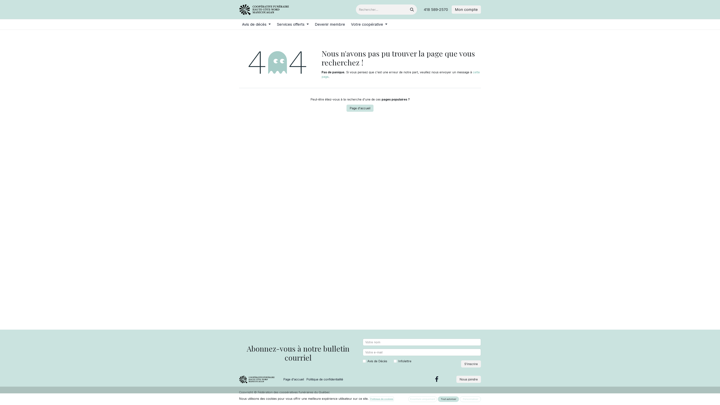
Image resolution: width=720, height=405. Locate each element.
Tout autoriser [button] (448, 399)
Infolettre (404, 361)
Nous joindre (469, 379)
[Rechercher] (412, 9)
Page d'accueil (360, 108)
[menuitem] (256, 24)
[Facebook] (436, 379)
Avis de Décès (377, 361)
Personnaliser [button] (470, 399)
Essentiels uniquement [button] (422, 399)
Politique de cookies (381, 399)
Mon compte (466, 9)
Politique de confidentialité (324, 379)
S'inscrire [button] (471, 364)
